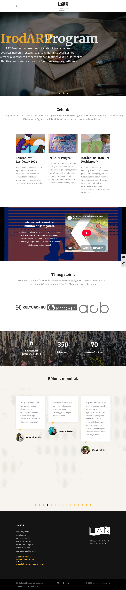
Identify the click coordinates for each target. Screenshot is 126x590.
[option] (31, 308)
